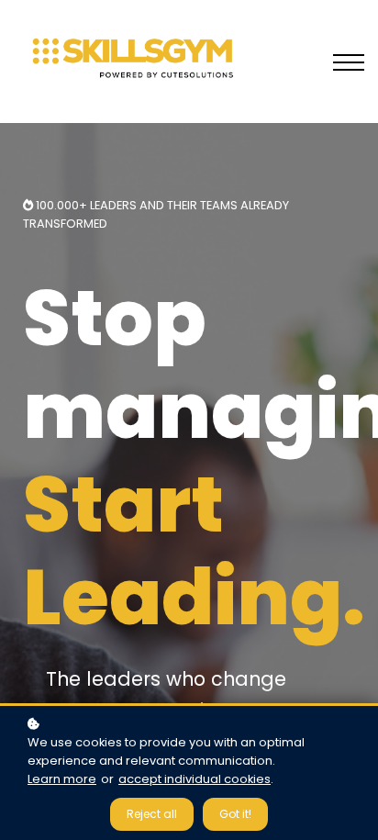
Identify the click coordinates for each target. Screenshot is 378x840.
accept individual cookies (194, 779)
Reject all (152, 814)
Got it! (235, 814)
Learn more (62, 779)
